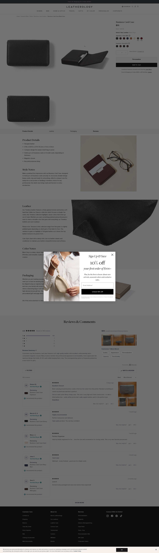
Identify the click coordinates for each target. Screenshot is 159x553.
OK (122, 550)
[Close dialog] (112, 254)
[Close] (156, 550)
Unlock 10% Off (97, 292)
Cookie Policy (77, 551)
